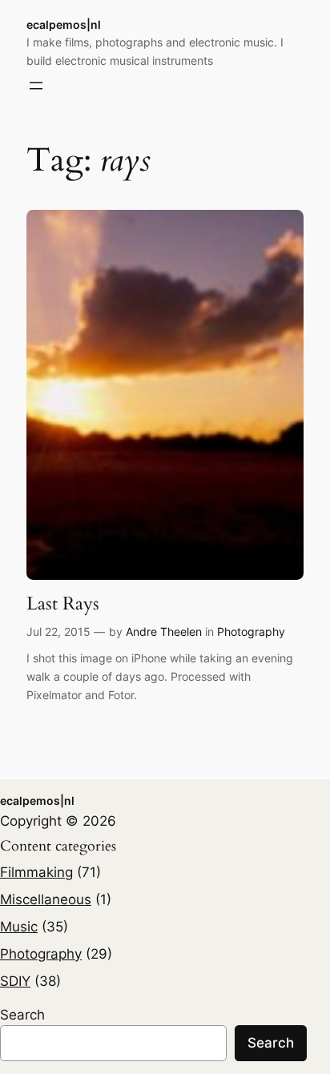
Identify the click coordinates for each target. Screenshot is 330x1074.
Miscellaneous (45, 899)
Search (22, 1015)
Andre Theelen (164, 631)
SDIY (15, 981)
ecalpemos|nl (63, 24)
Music (19, 927)
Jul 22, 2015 (58, 631)
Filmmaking (36, 872)
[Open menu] (36, 85)
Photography (251, 631)
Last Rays (62, 604)
